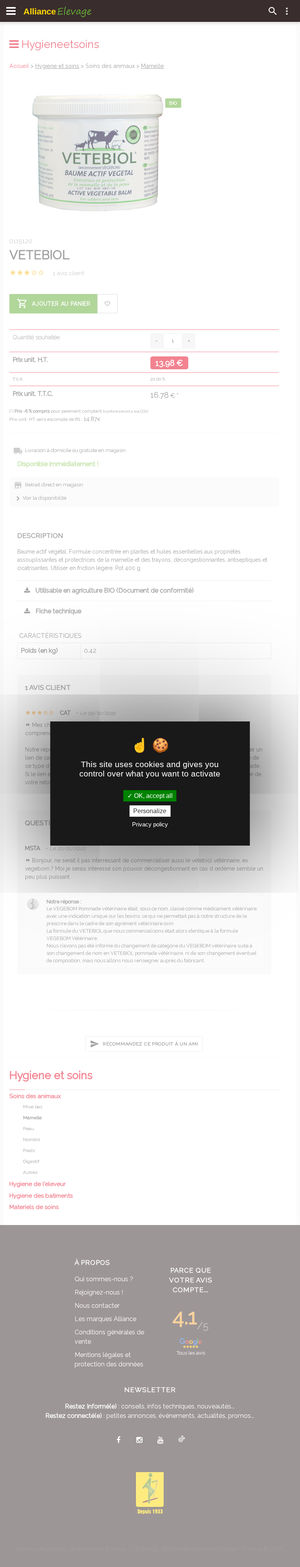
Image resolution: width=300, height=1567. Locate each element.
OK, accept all (152, 795)
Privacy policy (150, 824)
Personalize (149, 811)
